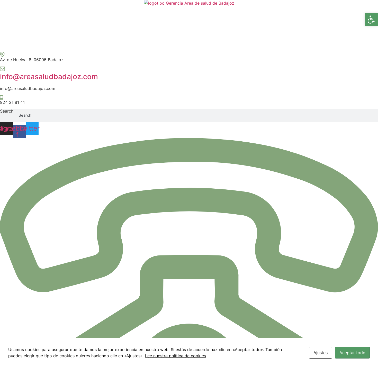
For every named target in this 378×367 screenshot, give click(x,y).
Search (6, 111)
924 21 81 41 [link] (12, 102)
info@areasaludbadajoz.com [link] (49, 76)
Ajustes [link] (320, 352)
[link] (371, 19)
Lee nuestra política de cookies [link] (175, 355)
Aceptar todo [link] (352, 352)
